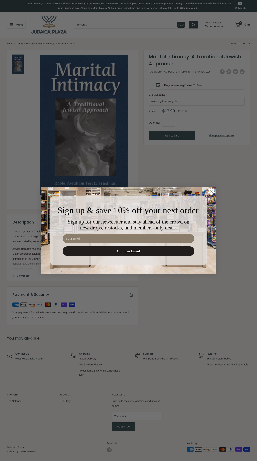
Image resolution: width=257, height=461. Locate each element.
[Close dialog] (211, 191)
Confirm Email (128, 251)
